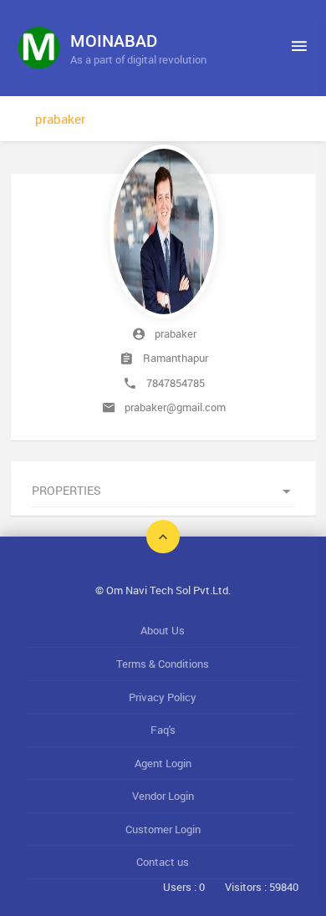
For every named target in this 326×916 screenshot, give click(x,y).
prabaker (60, 118)
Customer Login (163, 829)
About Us (162, 630)
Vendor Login (163, 795)
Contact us (162, 861)
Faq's (163, 729)
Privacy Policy (162, 697)
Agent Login (163, 763)
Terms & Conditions (162, 663)
